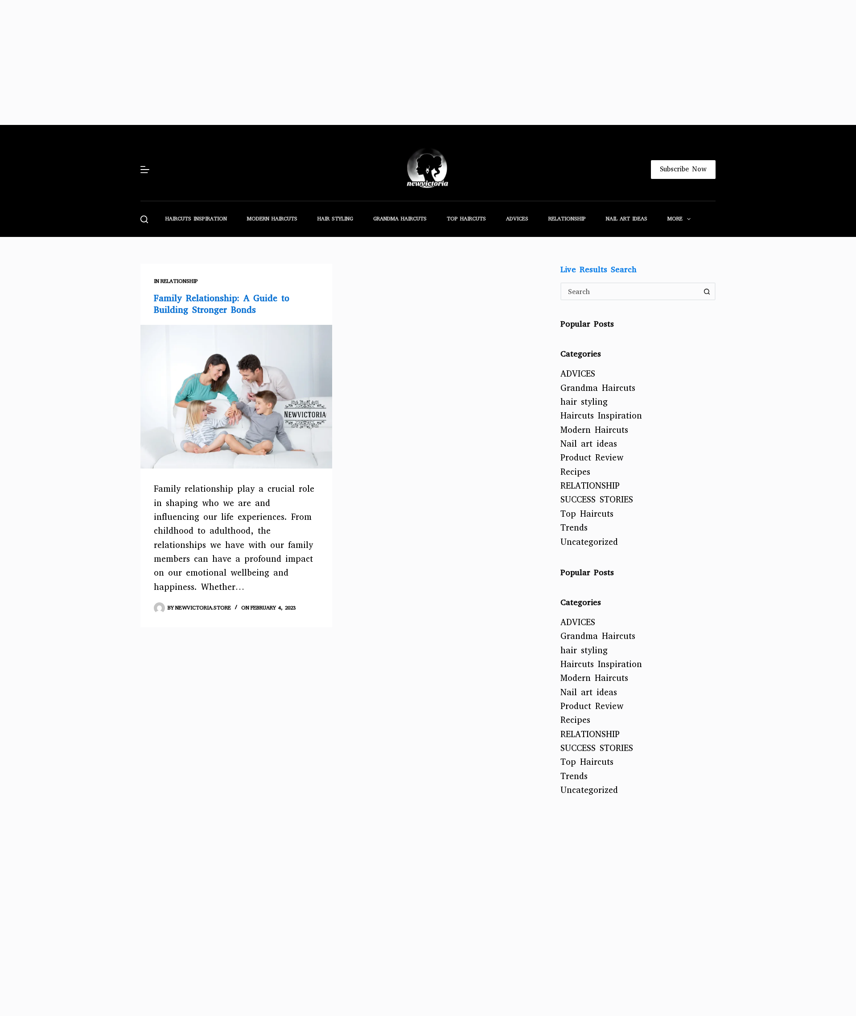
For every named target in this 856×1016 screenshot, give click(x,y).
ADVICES (517, 218)
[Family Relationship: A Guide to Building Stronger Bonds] (236, 397)
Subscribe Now (683, 169)
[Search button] (707, 291)
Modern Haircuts (272, 218)
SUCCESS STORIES (596, 499)
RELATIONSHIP (567, 218)
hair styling (335, 218)
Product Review (591, 457)
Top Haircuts (466, 218)
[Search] (144, 219)
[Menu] (144, 169)
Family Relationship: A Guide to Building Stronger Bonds (221, 304)
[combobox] (630, 291)
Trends (574, 527)
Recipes (575, 471)
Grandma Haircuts (400, 218)
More (675, 218)
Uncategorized (589, 541)
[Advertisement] (267, 62)
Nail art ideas (626, 218)
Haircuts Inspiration (196, 218)
